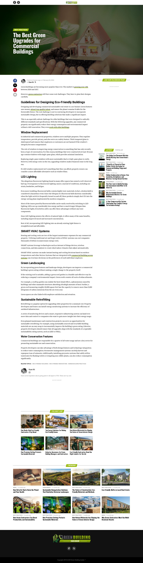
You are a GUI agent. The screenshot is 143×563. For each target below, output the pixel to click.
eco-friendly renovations (58, 363)
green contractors (35, 94)
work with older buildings (59, 127)
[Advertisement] (57, 394)
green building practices (77, 363)
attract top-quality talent (40, 109)
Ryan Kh (31, 82)
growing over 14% (81, 87)
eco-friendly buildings (40, 363)
